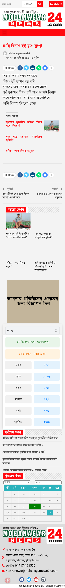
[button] (4, 33)
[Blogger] (43, 579)
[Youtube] (36, 579)
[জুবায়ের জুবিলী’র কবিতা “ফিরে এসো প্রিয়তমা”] (51, 125)
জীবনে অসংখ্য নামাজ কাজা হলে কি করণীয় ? (23, 445)
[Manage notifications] (7, 580)
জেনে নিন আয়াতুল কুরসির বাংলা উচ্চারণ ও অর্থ (23, 452)
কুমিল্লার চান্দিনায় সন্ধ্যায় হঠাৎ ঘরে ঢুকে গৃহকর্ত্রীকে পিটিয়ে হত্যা (30, 438)
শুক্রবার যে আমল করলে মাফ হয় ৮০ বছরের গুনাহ (24, 470)
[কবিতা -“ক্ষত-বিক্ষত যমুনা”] (51, 154)
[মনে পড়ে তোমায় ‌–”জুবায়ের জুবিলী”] (51, 140)
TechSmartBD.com (54, 585)
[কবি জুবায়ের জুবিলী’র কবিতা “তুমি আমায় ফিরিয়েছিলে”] (47, 251)
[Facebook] (21, 579)
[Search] (40, 4)
